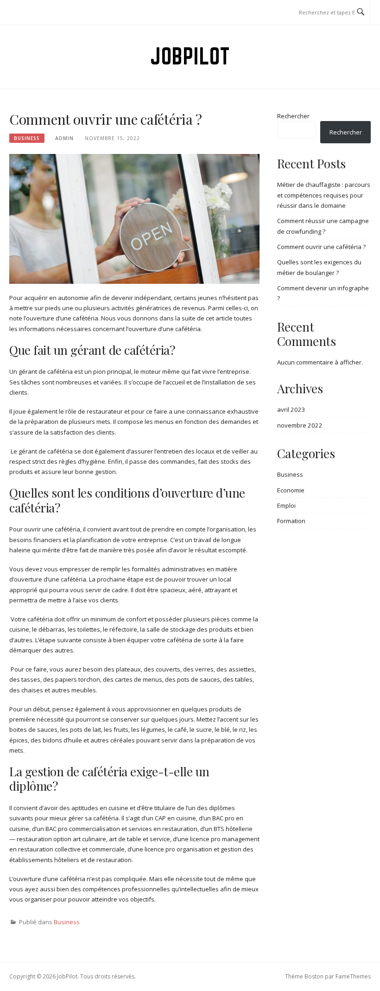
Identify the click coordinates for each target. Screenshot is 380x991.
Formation (291, 521)
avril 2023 (291, 409)
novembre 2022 (300, 425)
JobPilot (190, 56)
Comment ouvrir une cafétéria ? (321, 247)
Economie (290, 490)
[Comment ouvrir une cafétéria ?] (134, 218)
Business (27, 138)
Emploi (286, 505)
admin (64, 138)
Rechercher (293, 116)
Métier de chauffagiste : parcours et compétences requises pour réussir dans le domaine (323, 195)
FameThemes (353, 976)
